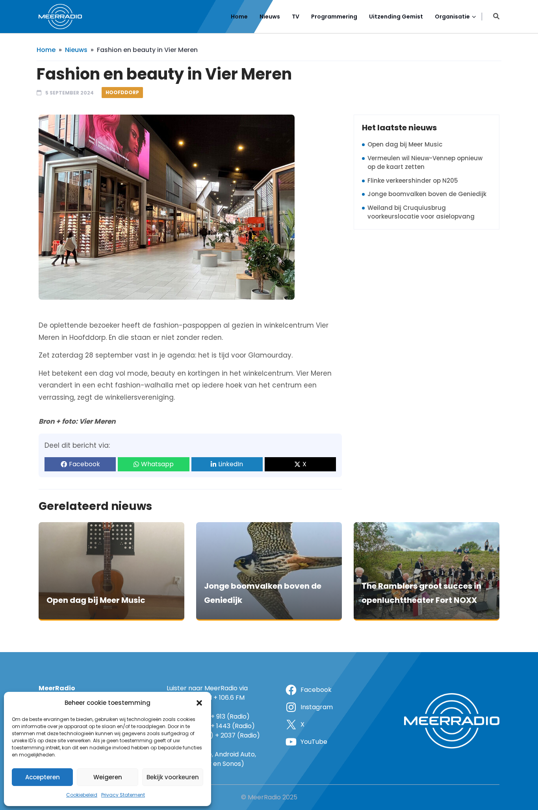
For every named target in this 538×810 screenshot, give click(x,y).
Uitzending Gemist (396, 16)
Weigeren (107, 777)
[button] (199, 703)
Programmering (334, 16)
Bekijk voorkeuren (173, 777)
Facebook (84, 464)
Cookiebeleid (81, 794)
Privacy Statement (123, 794)
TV (295, 16)
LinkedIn (230, 464)
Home (239, 16)
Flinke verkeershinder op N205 (412, 180)
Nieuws (270, 16)
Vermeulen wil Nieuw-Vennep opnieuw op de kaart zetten (424, 162)
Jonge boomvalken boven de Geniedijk (426, 194)
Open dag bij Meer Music (404, 144)
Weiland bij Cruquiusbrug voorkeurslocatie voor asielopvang (421, 212)
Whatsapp (157, 464)
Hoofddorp (122, 92)
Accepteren (42, 777)
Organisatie (452, 16)
